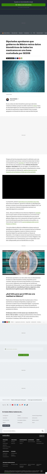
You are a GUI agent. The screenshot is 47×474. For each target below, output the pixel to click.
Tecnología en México (21, 420)
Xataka (4, 441)
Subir (41, 435)
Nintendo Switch (40, 33)
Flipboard (19, 58)
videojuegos (19, 422)
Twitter (17, 58)
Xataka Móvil (5, 443)
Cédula (35, 105)
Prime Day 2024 (6, 420)
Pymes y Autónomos (13, 455)
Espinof (21, 443)
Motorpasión (39, 441)
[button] (14, 99)
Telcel (33, 422)
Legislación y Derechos (20, 322)
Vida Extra (13, 443)
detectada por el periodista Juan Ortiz (28, 201)
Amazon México (7, 33)
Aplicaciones (34, 417)
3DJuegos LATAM (14, 464)
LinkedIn (25, 405)
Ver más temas (6, 425)
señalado (38, 212)
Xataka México (5, 464)
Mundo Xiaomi (5, 448)
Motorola (21, 33)
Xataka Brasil (5, 466)
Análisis (19, 415)
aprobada (21, 163)
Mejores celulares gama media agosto (18, 399)
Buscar (42, 431)
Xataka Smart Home (6, 446)
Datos (39, 322)
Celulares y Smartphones (22, 417)
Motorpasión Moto (40, 443)
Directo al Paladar (31, 441)
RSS (20, 405)
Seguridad (28, 322)
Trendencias (5, 453)
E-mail (21, 58)
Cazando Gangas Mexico (37, 415)
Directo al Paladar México (31, 465)
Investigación (5, 415)
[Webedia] (6, 435)
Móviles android (35, 420)
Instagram (15, 405)
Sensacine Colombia (22, 466)
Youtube (13, 405)
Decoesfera (5, 454)
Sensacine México (23, 464)
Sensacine (22, 441)
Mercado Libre (14, 33)
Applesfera (5, 445)
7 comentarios (11, 58)
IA (31, 33)
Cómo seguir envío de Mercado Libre (35, 399)
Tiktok (27, 405)
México (4, 422)
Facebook (15, 58)
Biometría (34, 322)
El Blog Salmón (14, 453)
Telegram (17, 405)
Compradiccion (6, 456)
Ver (24, 355)
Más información (7, 472)
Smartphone (26, 33)
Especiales (5, 417)
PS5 (34, 33)
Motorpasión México (39, 465)
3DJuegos (13, 441)
